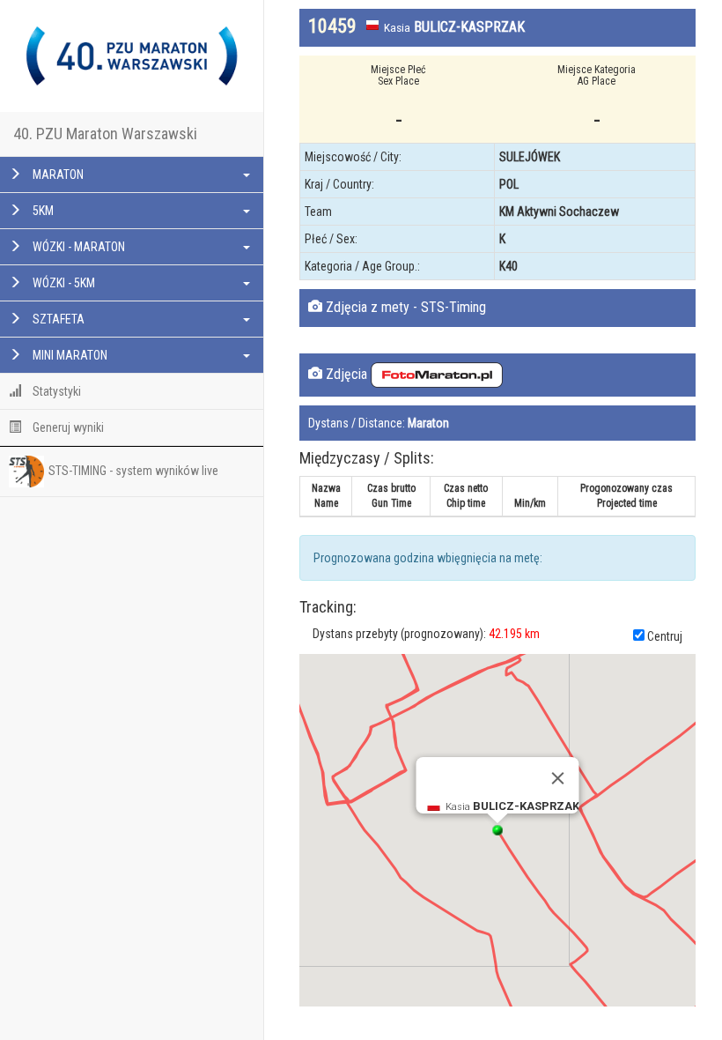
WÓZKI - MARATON (77, 247)
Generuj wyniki (67, 427)
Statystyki (55, 391)
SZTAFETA (57, 319)
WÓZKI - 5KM (62, 283)
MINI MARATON (68, 355)
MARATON (57, 174)
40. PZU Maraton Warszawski (105, 133)
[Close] (558, 778)
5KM (42, 211)
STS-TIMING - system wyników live (133, 470)
